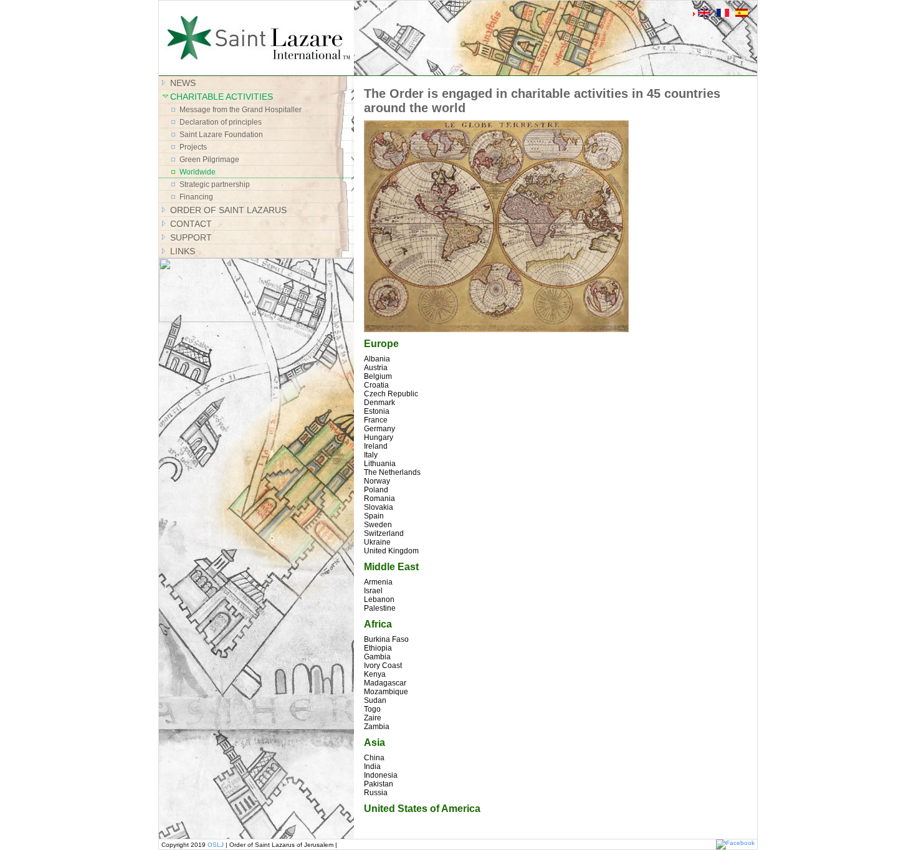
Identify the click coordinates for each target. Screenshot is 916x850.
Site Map (373, 8)
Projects (193, 147)
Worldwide (197, 172)
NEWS (183, 83)
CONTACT (191, 224)
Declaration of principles (220, 122)
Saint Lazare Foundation (221, 134)
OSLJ (216, 844)
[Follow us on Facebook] (735, 842)
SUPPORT (191, 237)
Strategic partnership (214, 184)
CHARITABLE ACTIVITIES (221, 97)
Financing (196, 197)
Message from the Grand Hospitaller (240, 109)
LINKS (182, 251)
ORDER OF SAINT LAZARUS (228, 210)
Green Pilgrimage (209, 159)
